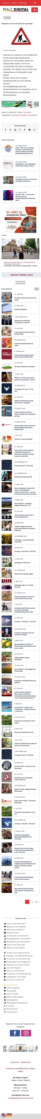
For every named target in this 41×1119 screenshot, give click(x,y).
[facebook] (15, 1033)
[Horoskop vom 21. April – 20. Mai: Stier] (7, 385)
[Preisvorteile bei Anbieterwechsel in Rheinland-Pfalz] (7, 327)
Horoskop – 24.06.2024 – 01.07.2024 (25, 621)
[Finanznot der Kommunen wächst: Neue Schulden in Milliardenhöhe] (7, 350)
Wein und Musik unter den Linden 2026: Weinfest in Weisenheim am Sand (24, 890)
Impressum (14, 1062)
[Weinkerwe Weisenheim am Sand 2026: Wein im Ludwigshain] (7, 396)
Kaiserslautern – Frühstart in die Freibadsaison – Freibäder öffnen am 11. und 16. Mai (24, 709)
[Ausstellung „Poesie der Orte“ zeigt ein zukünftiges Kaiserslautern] (8, 176)
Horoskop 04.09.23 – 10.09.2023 (23, 755)
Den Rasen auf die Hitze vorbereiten (24, 366)
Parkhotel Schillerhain (20, 309)
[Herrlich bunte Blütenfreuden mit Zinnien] (7, 339)
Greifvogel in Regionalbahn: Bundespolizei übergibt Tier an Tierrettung (23, 837)
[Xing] (29, 129)
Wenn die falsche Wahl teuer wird (23, 732)
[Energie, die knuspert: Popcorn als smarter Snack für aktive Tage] (7, 592)
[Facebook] (5, 129)
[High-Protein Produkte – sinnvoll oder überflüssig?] (7, 796)
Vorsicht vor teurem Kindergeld (23, 439)
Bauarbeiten (16, 115)
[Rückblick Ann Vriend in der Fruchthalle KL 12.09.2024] (7, 316)
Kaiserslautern (32, 115)
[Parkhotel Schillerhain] (7, 305)
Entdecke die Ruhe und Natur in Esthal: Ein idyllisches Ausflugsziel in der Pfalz (25, 414)
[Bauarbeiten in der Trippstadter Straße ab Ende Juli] (7, 773)
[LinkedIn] (15, 129)
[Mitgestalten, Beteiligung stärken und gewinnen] (7, 676)
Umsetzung (10, 1068)
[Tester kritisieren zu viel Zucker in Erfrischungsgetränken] (7, 510)
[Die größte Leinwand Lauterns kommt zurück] (7, 293)
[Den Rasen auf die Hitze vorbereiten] (7, 362)
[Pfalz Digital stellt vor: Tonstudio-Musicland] (7, 581)
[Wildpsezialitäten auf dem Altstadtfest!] (7, 653)
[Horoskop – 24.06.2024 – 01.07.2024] (7, 617)
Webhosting (23, 1068)
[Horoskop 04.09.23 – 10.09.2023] (7, 750)
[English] (4, 1115)
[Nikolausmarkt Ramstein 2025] (7, 472)
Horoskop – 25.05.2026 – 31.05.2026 (24, 551)
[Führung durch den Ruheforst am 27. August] (7, 716)
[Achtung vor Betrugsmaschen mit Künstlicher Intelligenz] (7, 628)
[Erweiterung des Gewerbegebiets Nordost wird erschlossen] (7, 873)
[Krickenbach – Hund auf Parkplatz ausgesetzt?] (7, 535)
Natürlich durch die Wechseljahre (23, 574)
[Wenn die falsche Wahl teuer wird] (7, 728)
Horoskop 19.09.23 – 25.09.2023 (23, 465)
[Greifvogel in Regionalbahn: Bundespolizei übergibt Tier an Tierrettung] (7, 830)
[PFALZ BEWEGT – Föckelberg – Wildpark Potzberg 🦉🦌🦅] (7, 499)
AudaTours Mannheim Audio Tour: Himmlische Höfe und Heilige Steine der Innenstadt (19, 263)
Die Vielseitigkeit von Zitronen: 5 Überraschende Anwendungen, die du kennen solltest (25, 646)
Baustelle (24, 115)
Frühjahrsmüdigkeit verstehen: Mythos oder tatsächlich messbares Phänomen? (24, 528)
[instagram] (26, 1033)
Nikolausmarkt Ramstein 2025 (23, 477)
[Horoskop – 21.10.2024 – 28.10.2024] (7, 819)
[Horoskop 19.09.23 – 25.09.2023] (7, 461)
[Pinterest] (25, 129)
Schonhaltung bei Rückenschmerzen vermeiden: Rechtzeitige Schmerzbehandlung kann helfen (24, 610)
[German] (9, 1115)
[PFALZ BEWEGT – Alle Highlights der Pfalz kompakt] (7, 665)
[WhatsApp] (20, 129)
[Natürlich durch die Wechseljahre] (7, 569)
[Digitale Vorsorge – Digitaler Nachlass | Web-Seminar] (7, 785)
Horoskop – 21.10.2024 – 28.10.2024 (24, 824)
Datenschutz (26, 1062)
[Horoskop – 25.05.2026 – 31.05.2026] (7, 547)
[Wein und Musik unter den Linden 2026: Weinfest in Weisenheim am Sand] (7, 884)
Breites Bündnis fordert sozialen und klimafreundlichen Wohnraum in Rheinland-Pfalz (24, 427)
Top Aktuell (27, 112)
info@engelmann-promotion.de (20, 1098)
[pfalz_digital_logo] (15, 9)
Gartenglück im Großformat (22, 562)
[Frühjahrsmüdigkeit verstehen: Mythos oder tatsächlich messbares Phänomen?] (7, 522)
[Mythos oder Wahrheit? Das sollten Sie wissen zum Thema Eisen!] (7, 739)
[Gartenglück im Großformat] (7, 558)
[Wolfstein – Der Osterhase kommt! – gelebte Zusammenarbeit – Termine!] (7, 373)
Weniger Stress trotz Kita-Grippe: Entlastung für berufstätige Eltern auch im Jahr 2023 (24, 850)
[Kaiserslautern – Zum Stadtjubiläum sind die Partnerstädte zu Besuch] (8, 161)
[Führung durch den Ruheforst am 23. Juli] (7, 808)
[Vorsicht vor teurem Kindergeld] (7, 434)
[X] (10, 129)
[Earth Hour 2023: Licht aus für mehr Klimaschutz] (7, 762)
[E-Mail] (34, 129)
